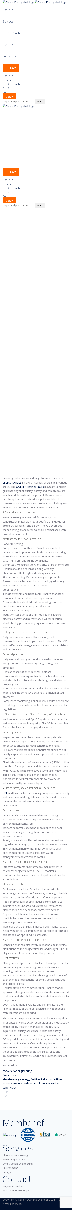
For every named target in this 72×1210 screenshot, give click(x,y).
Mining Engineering (14, 1159)
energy (16, 1079)
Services (8, 21)
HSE (5, 793)
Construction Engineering (18, 1163)
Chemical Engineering (15, 1155)
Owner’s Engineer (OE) (30, 486)
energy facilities (12, 482)
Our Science (10, 44)
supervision (9, 1087)
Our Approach (11, 33)
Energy (7, 1172)
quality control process (36, 1083)
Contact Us (9, 56)
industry (7, 1083)
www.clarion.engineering (17, 1071)
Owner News (11, 1075)
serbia (55, 1083)
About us (8, 10)
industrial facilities (51, 1079)
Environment (10, 1167)
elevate (7, 1079)
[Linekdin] (4, 1208)
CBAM (12, 68)
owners (17, 1083)
